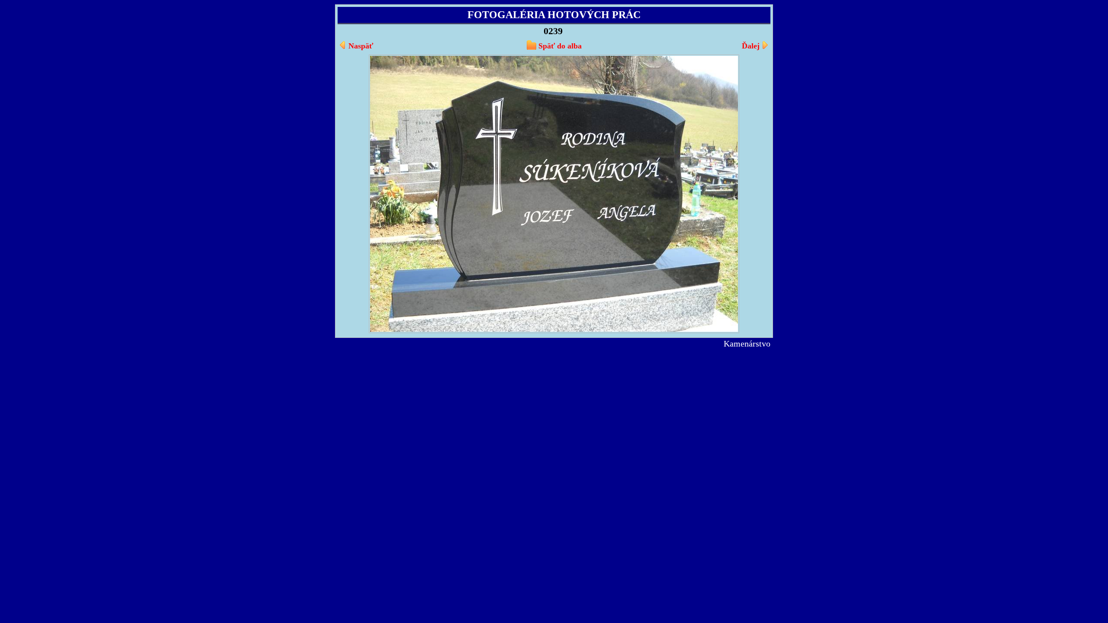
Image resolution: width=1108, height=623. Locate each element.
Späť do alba (560, 46)
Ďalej (751, 46)
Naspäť (360, 46)
